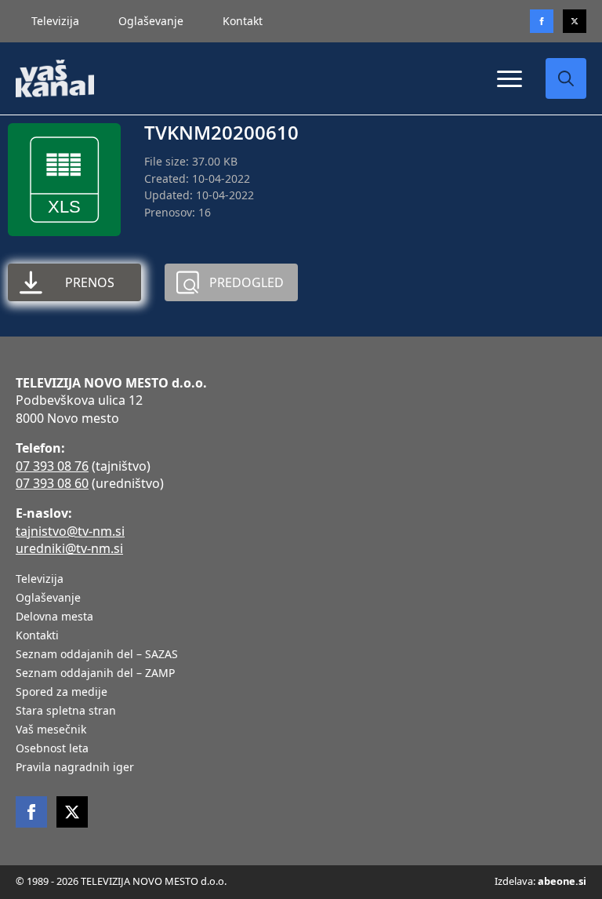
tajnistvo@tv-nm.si (70, 531)
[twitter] (574, 21)
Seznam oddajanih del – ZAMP (95, 674)
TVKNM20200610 (221, 132)
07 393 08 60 (52, 483)
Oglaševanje (150, 20)
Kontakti (37, 636)
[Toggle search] (566, 78)
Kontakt (243, 20)
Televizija (55, 20)
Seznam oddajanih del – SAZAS (97, 655)
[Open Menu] (509, 78)
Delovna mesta (54, 617)
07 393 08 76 (52, 466)
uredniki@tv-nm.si (69, 548)
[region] (203, 776)
